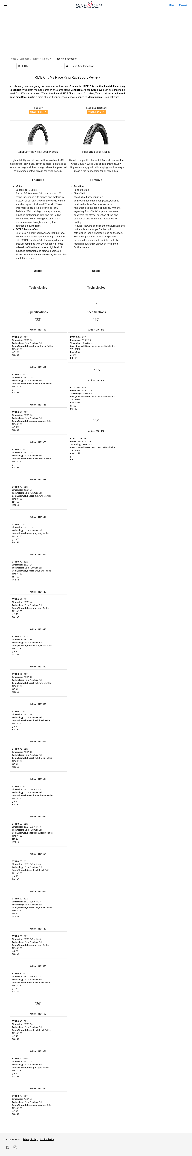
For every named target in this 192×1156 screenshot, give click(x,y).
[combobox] (40, 66)
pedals (183, 5)
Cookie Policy (47, 1139)
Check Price (36, 112)
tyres (170, 5)
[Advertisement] (96, 32)
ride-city (46, 58)
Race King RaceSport (96, 108)
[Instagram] (15, 1147)
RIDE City (38, 108)
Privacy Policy (30, 1139)
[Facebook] (7, 1147)
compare (24, 58)
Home (13, 58)
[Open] (61, 66)
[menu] (5, 4)
